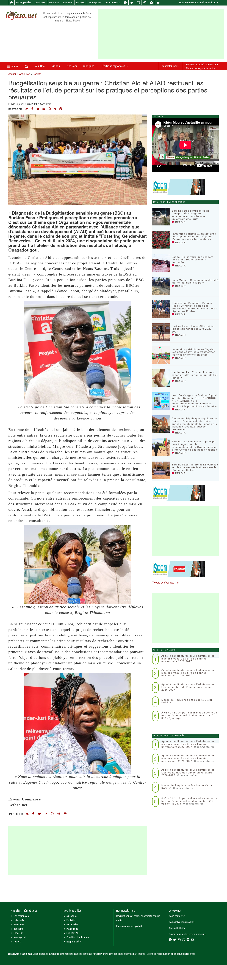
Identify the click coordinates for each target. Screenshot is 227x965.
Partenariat (72, 924)
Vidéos (56, 66)
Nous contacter (177, 916)
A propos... (72, 916)
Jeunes (17, 941)
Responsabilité (74, 941)
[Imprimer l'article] (60, 109)
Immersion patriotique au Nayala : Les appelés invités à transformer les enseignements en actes (193, 352)
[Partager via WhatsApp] (49, 109)
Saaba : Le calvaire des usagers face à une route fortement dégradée (192, 259)
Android (173, 928)
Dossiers (72, 66)
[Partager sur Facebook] (32, 109)
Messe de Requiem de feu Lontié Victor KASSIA (186, 701)
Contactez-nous (170, 66)
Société (37, 74)
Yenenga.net (95, 2)
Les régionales (23, 2)
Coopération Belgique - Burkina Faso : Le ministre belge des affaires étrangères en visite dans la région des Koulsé (195, 307)
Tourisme (68, 2)
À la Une (40, 66)
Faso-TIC (80, 2)
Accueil (12, 74)
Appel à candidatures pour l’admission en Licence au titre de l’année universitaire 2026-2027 (188, 687)
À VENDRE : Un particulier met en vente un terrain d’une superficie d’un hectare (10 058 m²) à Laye (189, 715)
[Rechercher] (26, 67)
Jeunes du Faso (112, 2)
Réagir (180, 222)
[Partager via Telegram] (55, 109)
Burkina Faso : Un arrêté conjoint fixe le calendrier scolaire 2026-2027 (193, 329)
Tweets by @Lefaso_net (165, 582)
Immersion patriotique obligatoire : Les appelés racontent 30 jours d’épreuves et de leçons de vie (194, 236)
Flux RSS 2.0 (73, 933)
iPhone (182, 928)
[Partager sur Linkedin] (43, 109)
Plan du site (72, 928)
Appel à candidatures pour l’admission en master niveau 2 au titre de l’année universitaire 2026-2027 (188, 673)
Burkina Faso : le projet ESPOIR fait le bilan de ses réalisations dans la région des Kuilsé (195, 467)
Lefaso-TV (40, 2)
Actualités (24, 74)
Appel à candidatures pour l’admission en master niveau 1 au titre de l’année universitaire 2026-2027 (188, 658)
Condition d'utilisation (78, 937)
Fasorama (54, 2)
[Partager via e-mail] (27, 109)
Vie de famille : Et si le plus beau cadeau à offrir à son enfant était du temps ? (195, 375)
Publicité (71, 920)
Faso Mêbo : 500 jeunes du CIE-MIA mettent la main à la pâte (195, 281)
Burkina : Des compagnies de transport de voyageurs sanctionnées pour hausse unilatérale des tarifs (190, 214)
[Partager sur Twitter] (38, 109)
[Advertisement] (162, 34)
